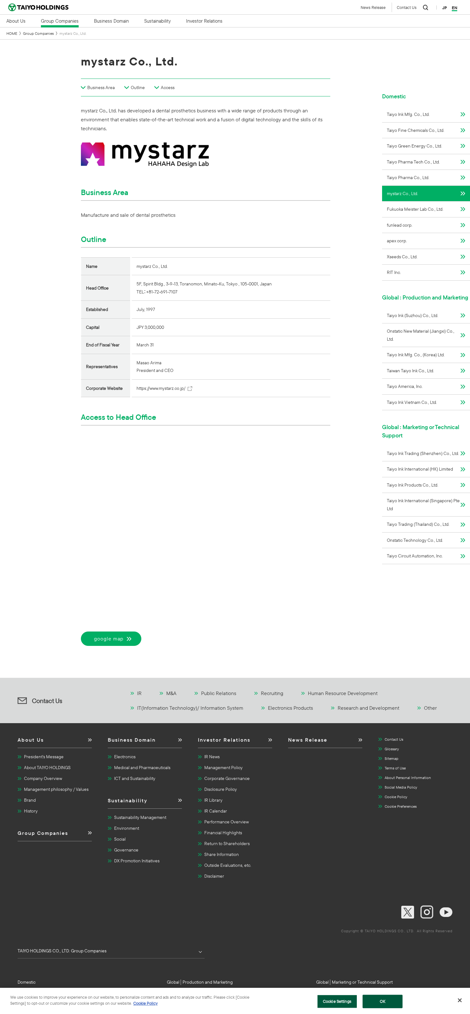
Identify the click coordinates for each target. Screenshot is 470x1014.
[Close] (460, 1000)
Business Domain (132, 740)
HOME (11, 33)
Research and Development (368, 708)
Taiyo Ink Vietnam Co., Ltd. (412, 402)
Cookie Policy (396, 796)
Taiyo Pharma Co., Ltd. (408, 177)
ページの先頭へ (425, 693)
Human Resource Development (343, 693)
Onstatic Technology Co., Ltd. (415, 540)
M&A (171, 693)
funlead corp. (399, 225)
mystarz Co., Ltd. (402, 193)
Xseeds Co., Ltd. (402, 257)
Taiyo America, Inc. (405, 386)
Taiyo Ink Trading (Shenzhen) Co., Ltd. (423, 453)
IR (139, 693)
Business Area (101, 87)
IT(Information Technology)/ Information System (190, 708)
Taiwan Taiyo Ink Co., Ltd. (410, 371)
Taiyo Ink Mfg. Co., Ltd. (408, 114)
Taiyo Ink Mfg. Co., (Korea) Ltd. (416, 355)
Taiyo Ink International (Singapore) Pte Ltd (423, 504)
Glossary (392, 748)
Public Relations (218, 693)
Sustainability (127, 800)
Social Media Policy (401, 787)
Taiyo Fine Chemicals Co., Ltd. (415, 130)
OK (382, 1001)
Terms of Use (395, 768)
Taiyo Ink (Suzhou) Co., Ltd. (412, 315)
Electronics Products (290, 708)
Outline (138, 87)
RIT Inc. (394, 272)
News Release (373, 7)
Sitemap (391, 758)
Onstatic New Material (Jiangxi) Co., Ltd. (420, 335)
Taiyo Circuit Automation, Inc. (415, 556)
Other (430, 708)
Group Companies (38, 33)
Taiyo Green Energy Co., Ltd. (414, 146)
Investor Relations (224, 740)
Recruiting (272, 693)
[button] (55, 742)
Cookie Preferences (401, 806)
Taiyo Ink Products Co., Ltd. (412, 485)
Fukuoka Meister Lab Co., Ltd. (415, 209)
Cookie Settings (337, 1001)
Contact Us (407, 7)
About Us (31, 740)
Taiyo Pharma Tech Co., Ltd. (413, 162)
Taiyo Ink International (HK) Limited (420, 469)
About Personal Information (408, 777)
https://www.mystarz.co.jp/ (161, 388)
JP (444, 7)
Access (168, 87)
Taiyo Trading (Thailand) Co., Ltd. (418, 524)
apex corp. (397, 241)
